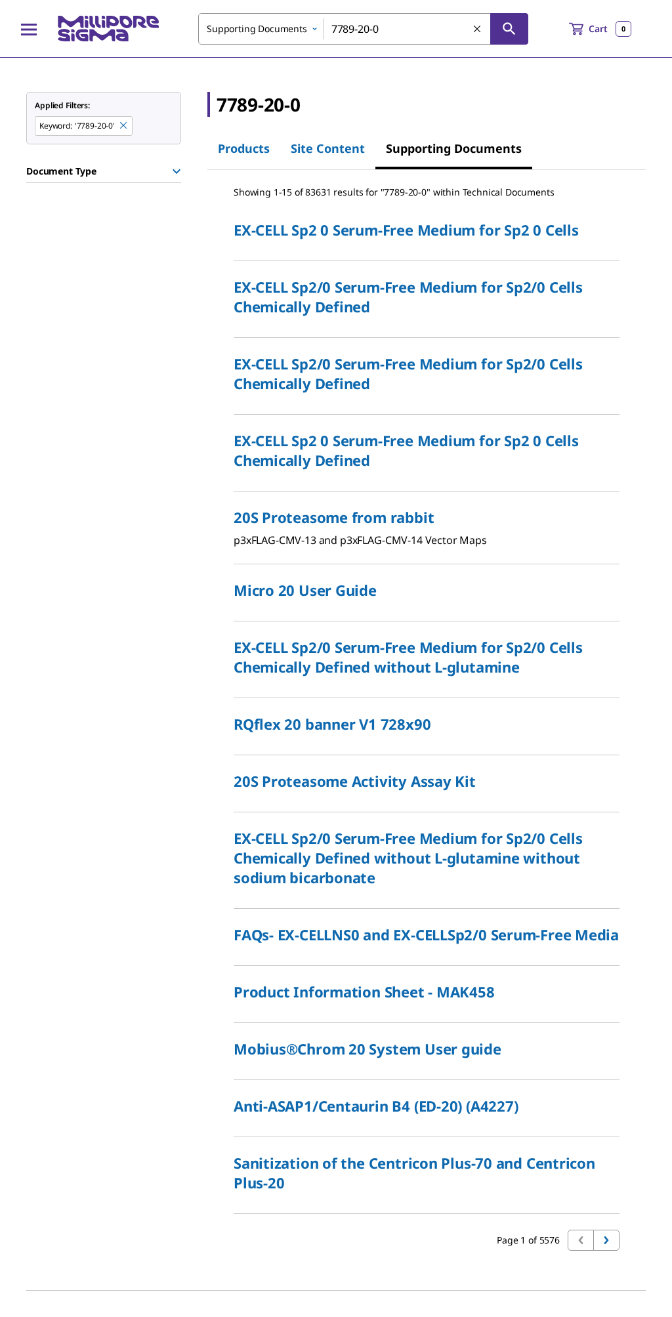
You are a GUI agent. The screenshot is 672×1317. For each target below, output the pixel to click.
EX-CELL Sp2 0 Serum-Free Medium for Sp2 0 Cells (406, 230)
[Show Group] (176, 171)
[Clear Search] (478, 29)
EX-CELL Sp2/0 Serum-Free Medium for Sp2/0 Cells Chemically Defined (408, 296)
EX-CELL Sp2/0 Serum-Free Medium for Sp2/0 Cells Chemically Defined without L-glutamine (408, 657)
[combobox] (363, 29)
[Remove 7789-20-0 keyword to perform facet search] (124, 126)
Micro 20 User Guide (305, 590)
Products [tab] (244, 148)
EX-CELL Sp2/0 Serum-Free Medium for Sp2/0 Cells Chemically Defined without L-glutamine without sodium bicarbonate (408, 857)
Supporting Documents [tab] (454, 148)
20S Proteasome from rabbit (334, 517)
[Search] (509, 29)
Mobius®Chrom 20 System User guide (367, 1048)
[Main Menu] (29, 29)
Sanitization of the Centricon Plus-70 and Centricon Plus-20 (414, 1172)
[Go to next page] (606, 1240)
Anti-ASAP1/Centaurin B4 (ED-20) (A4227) (376, 1106)
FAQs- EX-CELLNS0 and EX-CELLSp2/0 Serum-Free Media (426, 934)
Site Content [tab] (328, 148)
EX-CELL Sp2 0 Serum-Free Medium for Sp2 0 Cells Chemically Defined (406, 450)
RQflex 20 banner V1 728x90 (332, 724)
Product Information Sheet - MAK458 (364, 991)
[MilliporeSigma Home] (108, 28)
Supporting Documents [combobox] (257, 28)
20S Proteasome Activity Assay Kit (355, 781)
